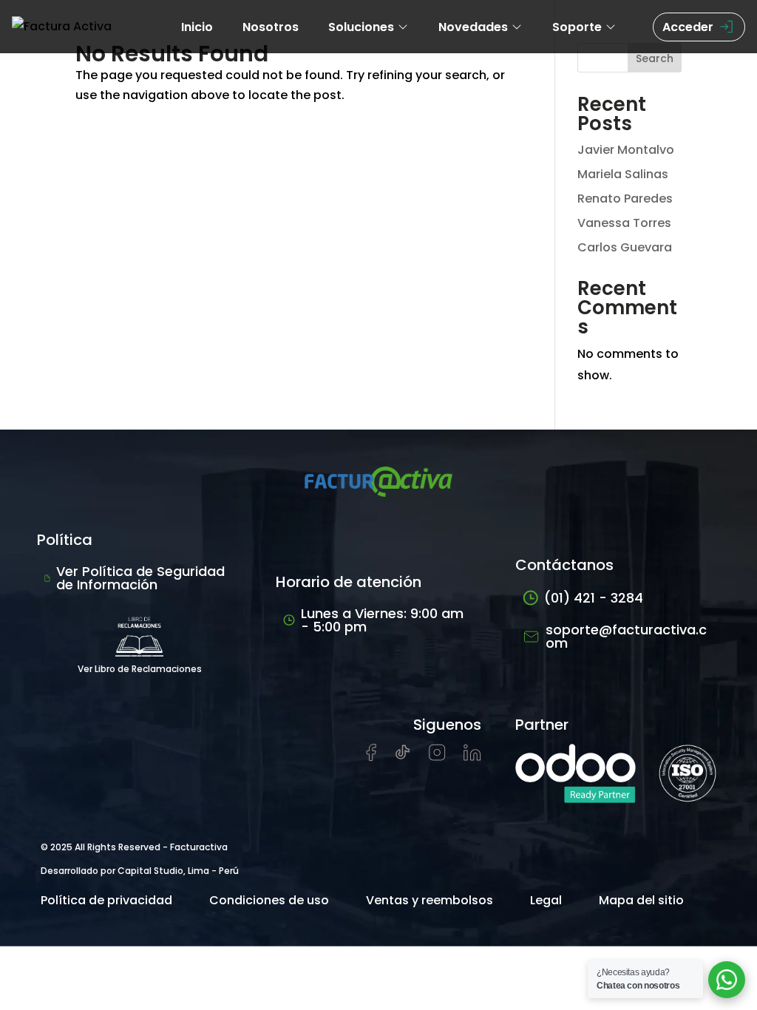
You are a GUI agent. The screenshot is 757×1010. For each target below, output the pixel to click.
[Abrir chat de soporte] (726, 979)
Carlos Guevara (624, 247)
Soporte (577, 26)
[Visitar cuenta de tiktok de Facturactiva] (402, 756)
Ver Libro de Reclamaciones (140, 668)
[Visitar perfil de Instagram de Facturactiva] (437, 756)
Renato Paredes (625, 198)
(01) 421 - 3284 (593, 598)
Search (654, 58)
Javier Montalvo (625, 149)
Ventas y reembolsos (429, 900)
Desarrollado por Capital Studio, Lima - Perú (140, 870)
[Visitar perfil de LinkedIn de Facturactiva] (472, 756)
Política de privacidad (106, 900)
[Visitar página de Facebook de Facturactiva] (371, 757)
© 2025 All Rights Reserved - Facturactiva (134, 847)
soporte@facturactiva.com (626, 636)
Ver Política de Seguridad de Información (140, 578)
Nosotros (270, 26)
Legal (546, 900)
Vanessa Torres (624, 222)
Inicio (197, 26)
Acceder (687, 26)
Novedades (473, 26)
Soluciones (361, 26)
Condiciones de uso (269, 900)
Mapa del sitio (641, 900)
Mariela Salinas (622, 174)
